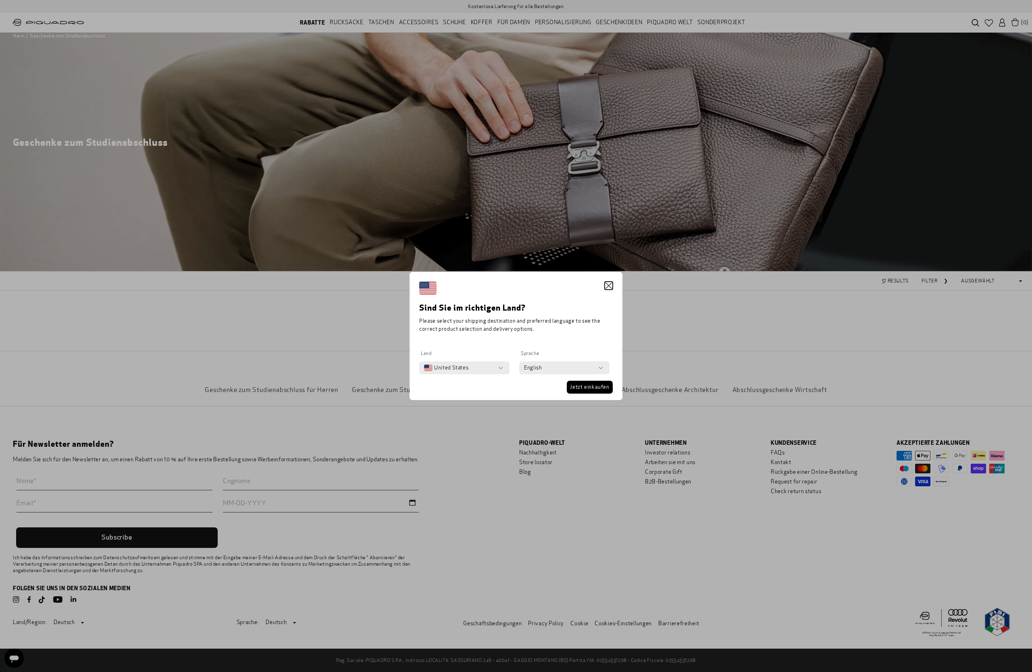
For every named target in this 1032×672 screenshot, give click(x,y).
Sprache (530, 353)
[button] (609, 286)
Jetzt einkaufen (590, 387)
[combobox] (446, 368)
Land (426, 353)
